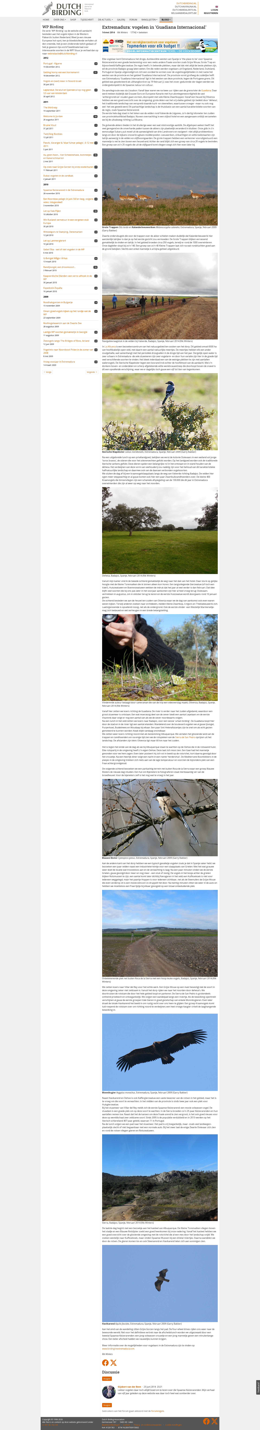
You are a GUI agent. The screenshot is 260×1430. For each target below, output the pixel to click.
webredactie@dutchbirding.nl (62, 53)
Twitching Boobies (52, 133)
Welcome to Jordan (53, 116)
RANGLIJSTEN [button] (149, 19)
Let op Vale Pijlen (52, 210)
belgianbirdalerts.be (184, 13)
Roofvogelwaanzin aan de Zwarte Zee (62, 323)
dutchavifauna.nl (186, 6)
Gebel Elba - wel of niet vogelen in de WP (63, 249)
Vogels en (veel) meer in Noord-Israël (62, 81)
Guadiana (206, 90)
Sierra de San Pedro (185, 737)
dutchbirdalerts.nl (185, 9)
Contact (126, 1424)
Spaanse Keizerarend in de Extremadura (63, 190)
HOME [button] (46, 19)
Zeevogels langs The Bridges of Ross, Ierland (66, 340)
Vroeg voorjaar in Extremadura (59, 361)
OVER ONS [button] (59, 19)
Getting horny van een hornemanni (61, 72)
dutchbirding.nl (186, 3)
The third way (50, 107)
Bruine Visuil (49, 125)
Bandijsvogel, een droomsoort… (59, 267)
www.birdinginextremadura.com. (118, 1348)
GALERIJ (121, 19)
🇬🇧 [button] (216, 6)
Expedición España (52, 287)
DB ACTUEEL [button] (104, 19)
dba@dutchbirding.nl (110, 1424)
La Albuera (110, 346)
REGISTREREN (211, 13)
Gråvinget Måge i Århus (55, 258)
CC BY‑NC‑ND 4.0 (50, 1424)
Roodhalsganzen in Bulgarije (58, 302)
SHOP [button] (73, 19)
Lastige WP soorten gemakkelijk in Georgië (65, 332)
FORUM (133, 19)
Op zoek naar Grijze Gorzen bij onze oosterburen (68, 166)
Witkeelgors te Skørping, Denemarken (62, 231)
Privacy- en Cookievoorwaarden (148, 1424)
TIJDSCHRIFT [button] (87, 19)
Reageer (107, 1378)
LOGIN (214, 9)
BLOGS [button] (165, 19)
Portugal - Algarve (52, 63)
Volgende (91, 372)
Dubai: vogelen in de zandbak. (58, 175)
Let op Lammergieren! (54, 240)
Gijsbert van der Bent (129, 1386)
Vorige (48, 372)
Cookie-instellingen (173, 1424)
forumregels (157, 1411)
